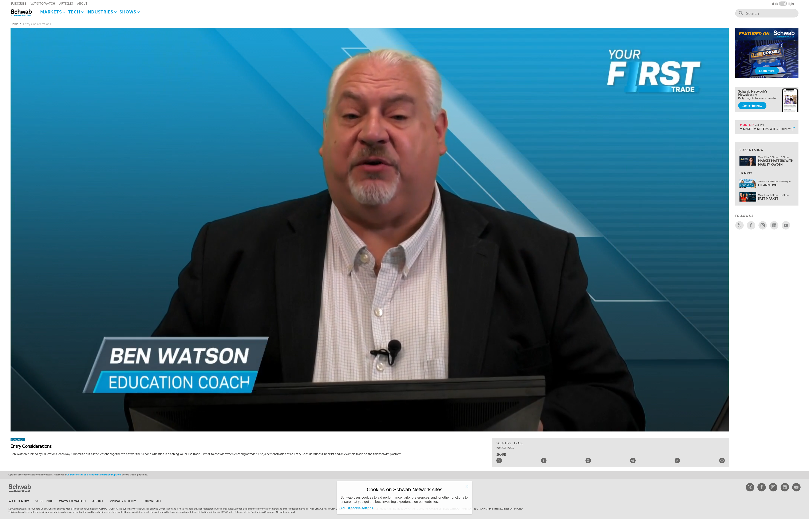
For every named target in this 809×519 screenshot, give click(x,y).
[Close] (467, 486)
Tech (74, 12)
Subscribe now (752, 106)
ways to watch (43, 3)
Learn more (767, 70)
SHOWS (127, 12)
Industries (99, 12)
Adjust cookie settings (356, 508)
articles (66, 3)
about (82, 3)
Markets (51, 12)
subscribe (18, 3)
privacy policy (123, 501)
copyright (151, 501)
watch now (18, 501)
